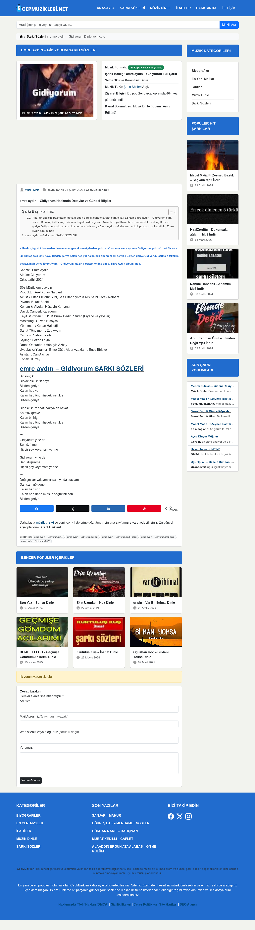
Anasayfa (106, 8)
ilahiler (183, 8)
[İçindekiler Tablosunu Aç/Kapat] (169, 212)
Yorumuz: (26, 747)
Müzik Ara (229, 24)
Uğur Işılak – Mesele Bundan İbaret (214, 462)
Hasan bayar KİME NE (205, 449)
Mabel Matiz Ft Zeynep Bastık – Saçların (218, 398)
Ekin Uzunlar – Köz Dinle (95, 602)
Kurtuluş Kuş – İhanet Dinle (97, 652)
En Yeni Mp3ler (203, 79)
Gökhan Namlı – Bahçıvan (115, 831)
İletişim (228, 8)
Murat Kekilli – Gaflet (112, 838)
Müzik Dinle (160, 8)
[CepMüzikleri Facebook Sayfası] (172, 816)
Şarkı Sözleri (132, 8)
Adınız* (25, 701)
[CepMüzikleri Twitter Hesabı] (181, 816)
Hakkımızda (206, 8)
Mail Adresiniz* (44, 716)
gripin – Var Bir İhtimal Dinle (154, 602)
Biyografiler (200, 70)
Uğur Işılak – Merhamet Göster (120, 823)
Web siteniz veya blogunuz (49, 732)
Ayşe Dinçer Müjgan (204, 436)
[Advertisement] (99, 152)
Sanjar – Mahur (106, 815)
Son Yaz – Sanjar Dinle (37, 602)
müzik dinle (151, 868)
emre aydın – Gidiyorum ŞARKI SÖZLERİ (51, 235)
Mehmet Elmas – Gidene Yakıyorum (214, 386)
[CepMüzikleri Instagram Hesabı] (188, 816)
